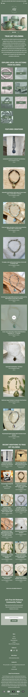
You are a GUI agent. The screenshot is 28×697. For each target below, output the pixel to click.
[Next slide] (18, 32)
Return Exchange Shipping (14, 644)
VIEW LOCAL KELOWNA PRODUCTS (14, 588)
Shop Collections (14, 640)
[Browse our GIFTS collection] (21, 104)
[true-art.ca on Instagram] (16, 650)
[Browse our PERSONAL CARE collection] (21, 89)
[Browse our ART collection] (21, 74)
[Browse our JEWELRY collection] (7, 74)
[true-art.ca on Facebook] (11, 650)
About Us (14, 638)
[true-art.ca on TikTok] (14, 651)
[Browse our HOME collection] (7, 89)
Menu (4, 3)
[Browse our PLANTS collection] (7, 118)
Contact (14, 642)
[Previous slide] (9, 32)
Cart (26, 3)
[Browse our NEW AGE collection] (7, 104)
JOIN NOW (14, 620)
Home (14, 636)
